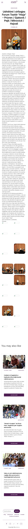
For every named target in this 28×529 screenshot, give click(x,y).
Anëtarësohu (10, 514)
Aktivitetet (21, 420)
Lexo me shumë (14, 395)
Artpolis (17, 527)
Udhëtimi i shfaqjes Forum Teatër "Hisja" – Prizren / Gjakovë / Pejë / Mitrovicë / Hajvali (14, 17)
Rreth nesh (16, 514)
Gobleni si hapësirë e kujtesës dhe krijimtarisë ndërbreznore (12, 377)
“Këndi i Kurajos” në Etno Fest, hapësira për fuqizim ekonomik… (13, 425)
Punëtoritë (21, 370)
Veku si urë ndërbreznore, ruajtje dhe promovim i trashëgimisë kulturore (13, 475)
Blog (5, 514)
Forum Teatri (14, 8)
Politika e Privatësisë (14, 516)
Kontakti (22, 514)
